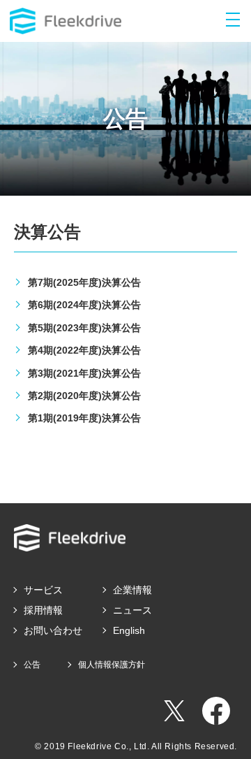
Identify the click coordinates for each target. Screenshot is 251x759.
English (129, 630)
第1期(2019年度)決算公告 (84, 418)
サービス (43, 589)
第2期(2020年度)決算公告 (84, 395)
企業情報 (132, 589)
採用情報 (43, 610)
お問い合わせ (53, 630)
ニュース (132, 610)
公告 (32, 665)
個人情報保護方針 (111, 665)
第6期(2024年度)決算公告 (84, 304)
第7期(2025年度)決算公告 (84, 282)
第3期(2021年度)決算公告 (84, 373)
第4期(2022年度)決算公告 (84, 350)
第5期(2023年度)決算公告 (84, 327)
